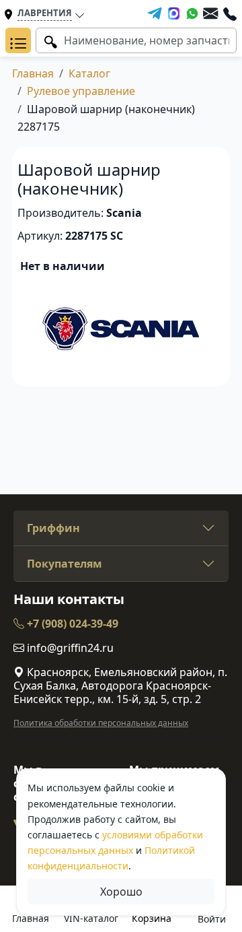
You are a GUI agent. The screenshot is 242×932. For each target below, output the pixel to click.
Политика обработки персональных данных (100, 723)
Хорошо (121, 891)
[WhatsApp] (192, 13)
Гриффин (53, 528)
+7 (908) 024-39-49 (71, 623)
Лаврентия (44, 13)
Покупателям (64, 563)
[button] (18, 40)
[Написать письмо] (210, 13)
